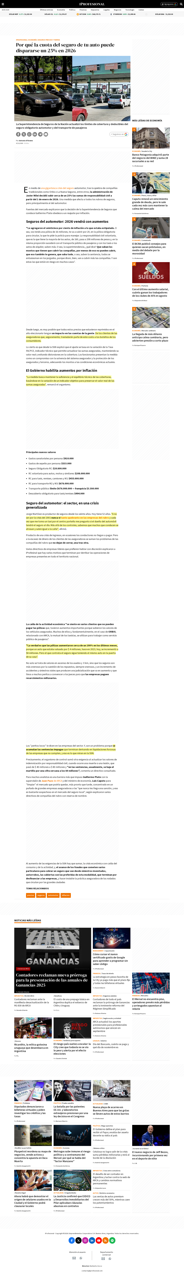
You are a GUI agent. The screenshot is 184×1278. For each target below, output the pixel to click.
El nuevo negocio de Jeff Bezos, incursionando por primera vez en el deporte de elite (150, 1155)
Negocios (117, 10)
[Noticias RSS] (105, 1240)
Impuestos (95, 10)
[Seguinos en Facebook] (72, 1240)
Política (72, 10)
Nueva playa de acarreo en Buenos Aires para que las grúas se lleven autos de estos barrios (111, 1111)
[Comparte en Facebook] (18, 134)
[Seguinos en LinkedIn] (92, 1240)
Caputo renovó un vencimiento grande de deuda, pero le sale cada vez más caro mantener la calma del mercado (150, 203)
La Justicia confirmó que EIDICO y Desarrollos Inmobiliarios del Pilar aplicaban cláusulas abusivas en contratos (72, 1201)
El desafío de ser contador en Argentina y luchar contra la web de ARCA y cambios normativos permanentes (111, 1179)
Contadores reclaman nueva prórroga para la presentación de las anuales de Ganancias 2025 (52, 980)
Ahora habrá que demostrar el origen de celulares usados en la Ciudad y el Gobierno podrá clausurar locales (32, 1201)
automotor (53, 895)
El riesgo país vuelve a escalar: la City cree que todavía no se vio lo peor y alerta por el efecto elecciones (72, 1048)
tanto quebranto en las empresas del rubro (85, 517)
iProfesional (21, 40)
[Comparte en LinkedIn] (35, 134)
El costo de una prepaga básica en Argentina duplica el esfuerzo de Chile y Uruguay (71, 1002)
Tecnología (129, 10)
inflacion (66, 895)
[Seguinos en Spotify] (112, 1240)
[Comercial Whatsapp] (109, 1258)
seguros (41, 895)
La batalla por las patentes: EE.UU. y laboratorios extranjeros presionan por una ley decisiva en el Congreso (71, 1111)
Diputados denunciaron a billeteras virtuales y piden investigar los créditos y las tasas (30, 1111)
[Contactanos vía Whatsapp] (80, 1258)
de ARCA (52, 781)
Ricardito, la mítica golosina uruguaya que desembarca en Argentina (31, 1048)
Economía (61, 10)
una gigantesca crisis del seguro (57, 188)
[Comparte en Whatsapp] (29, 134)
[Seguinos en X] (78, 1240)
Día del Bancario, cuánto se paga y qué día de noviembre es (111, 1046)
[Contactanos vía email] (74, 1258)
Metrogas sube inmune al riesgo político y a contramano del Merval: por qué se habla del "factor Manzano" (72, 1156)
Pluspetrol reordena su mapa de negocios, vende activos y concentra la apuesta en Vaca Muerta (32, 1156)
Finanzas (83, 10)
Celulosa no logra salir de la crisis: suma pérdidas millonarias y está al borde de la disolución (111, 1155)
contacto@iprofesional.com (92, 1271)
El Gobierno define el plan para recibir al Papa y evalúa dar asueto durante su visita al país (111, 1132)
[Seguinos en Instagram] (85, 1240)
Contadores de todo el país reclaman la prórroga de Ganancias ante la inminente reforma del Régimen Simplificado (111, 1004)
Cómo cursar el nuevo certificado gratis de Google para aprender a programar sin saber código (110, 959)
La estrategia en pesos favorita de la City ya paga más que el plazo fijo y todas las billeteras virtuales (111, 980)
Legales (107, 10)
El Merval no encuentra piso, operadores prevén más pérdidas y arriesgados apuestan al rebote (151, 1004)
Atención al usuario (77, 1252)
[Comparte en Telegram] (40, 134)
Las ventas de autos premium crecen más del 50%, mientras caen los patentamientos (111, 1199)
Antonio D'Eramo (26, 141)
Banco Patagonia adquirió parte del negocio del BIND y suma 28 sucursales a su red (150, 158)
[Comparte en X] (24, 134)
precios (30, 895)
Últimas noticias (46, 10)
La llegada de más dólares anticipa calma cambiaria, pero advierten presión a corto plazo (150, 337)
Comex (141, 10)
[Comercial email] (103, 1258)
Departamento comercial (106, 1253)
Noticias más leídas (27, 920)
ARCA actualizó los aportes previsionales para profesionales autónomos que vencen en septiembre (110, 1026)
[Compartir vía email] (46, 134)
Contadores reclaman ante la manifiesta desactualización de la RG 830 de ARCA (31, 1002)
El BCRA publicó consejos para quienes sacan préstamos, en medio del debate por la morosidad (149, 248)
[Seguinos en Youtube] (99, 1240)
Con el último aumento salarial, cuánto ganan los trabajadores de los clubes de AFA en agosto (150, 293)
